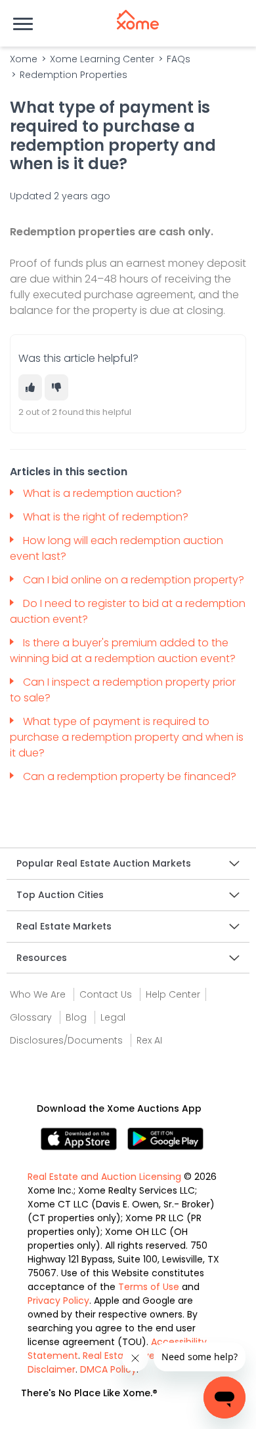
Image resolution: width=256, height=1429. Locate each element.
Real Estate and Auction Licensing (104, 1176)
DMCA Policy (108, 1369)
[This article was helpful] (30, 387)
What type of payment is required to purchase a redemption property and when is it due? (127, 737)
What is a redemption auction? (103, 493)
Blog (76, 1017)
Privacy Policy (58, 1300)
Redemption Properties (73, 74)
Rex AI (149, 1040)
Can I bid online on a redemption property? (133, 579)
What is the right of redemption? (107, 516)
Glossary (31, 1017)
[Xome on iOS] (84, 1138)
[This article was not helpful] (56, 387)
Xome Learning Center (102, 59)
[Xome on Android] (165, 1138)
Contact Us (105, 994)
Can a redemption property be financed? (131, 776)
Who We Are (38, 994)
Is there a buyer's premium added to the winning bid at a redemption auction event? (124, 650)
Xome (23, 59)
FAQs (178, 59)
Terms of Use (148, 1286)
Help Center (173, 994)
